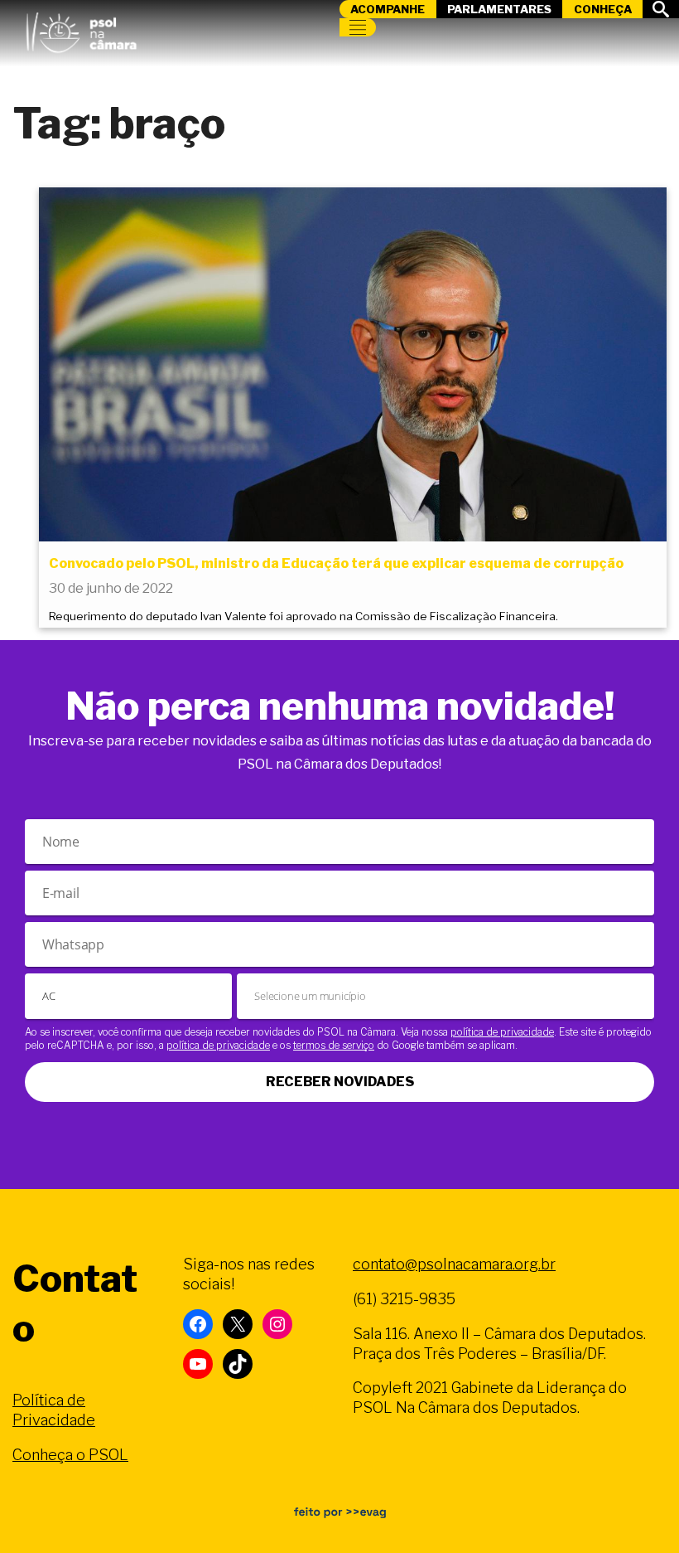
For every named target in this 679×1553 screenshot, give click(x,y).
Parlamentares (499, 9)
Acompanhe (387, 9)
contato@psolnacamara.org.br (454, 1264)
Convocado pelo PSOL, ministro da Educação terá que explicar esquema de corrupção (336, 563)
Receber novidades (340, 1082)
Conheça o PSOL (70, 1454)
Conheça (603, 9)
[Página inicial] (81, 29)
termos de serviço (333, 1045)
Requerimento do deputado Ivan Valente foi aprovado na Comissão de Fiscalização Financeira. (303, 616)
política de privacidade (502, 1032)
